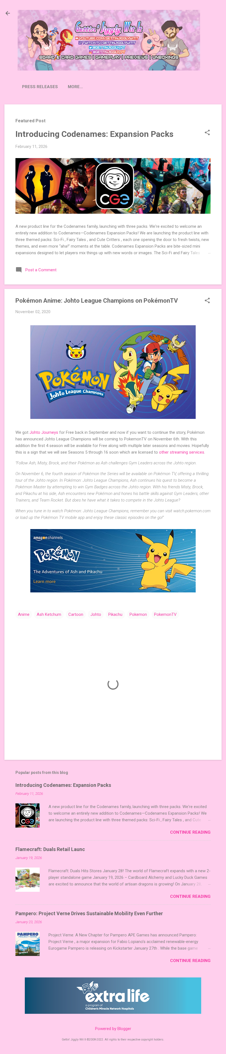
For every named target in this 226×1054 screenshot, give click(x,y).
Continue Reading (190, 832)
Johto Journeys (43, 432)
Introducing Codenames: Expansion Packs (94, 134)
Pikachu (115, 614)
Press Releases (40, 86)
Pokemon (138, 614)
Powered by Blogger (113, 1028)
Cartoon (75, 614)
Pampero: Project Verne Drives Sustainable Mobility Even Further (89, 913)
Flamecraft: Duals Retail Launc (50, 849)
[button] (207, 133)
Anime (23, 614)
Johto (95, 614)
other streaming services (181, 452)
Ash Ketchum (49, 614)
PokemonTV (165, 614)
